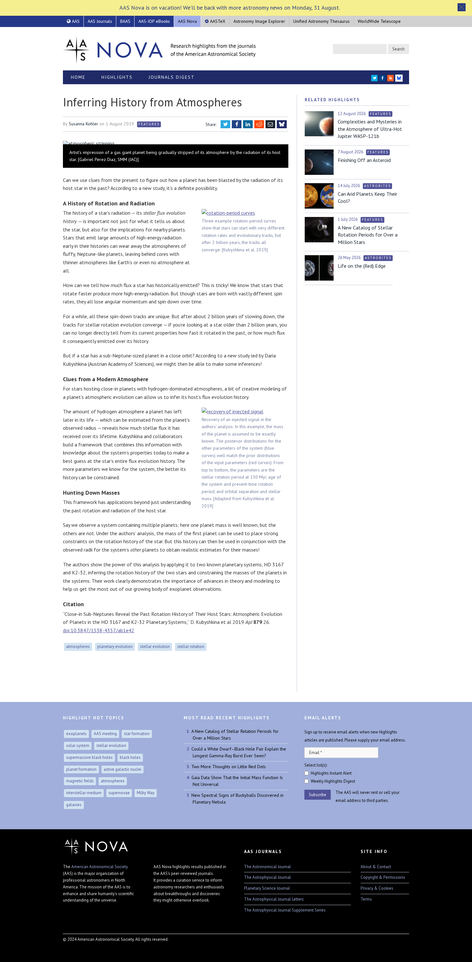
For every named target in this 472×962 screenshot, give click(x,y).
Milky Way (145, 793)
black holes (130, 757)
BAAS (125, 21)
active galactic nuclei (122, 769)
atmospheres (78, 646)
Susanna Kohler (83, 124)
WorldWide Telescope (379, 21)
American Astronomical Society (99, 866)
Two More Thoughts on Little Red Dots (228, 766)
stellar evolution (155, 646)
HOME (78, 77)
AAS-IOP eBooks (154, 21)
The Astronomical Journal (267, 866)
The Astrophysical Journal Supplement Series (285, 910)
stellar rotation (190, 646)
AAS (75, 21)
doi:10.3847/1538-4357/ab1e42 (98, 630)
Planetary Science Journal (267, 888)
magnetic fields (80, 781)
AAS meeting (105, 733)
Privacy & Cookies (377, 888)
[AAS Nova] (159, 48)
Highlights (117, 77)
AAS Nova (187, 21)
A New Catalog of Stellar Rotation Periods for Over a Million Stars (368, 234)
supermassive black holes (89, 757)
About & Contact (376, 866)
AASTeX (217, 21)
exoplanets (76, 733)
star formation (137, 733)
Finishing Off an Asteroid (364, 160)
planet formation (81, 769)
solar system (77, 745)
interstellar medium (83, 793)
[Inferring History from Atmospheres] (175, 143)
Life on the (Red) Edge (362, 266)
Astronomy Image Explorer (259, 21)
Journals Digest (172, 77)
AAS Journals (100, 21)
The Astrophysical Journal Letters (274, 899)
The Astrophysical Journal (267, 877)
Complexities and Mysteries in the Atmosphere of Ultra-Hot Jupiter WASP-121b (370, 128)
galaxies (74, 804)
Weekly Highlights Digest (333, 781)
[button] (462, 7)
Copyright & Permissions (383, 877)
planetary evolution (115, 646)
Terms (366, 899)
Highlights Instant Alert (331, 773)
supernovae (119, 793)
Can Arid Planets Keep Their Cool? (367, 197)
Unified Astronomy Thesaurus (321, 21)
